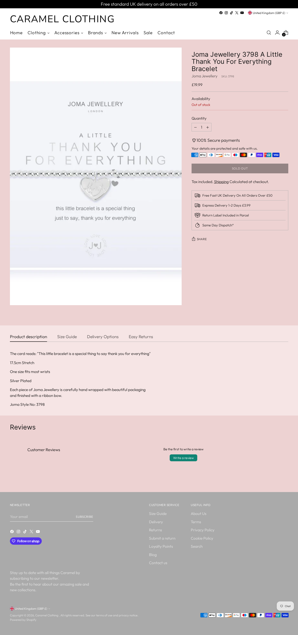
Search (197, 546)
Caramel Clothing (47, 615)
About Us (198, 513)
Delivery (156, 521)
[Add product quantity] (207, 127)
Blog (153, 554)
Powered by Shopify (23, 620)
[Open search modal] (269, 33)
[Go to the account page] (277, 33)
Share (202, 239)
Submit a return (162, 538)
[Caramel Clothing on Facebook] (221, 13)
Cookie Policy (202, 538)
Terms (196, 521)
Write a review (183, 458)
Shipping (221, 181)
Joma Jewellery (205, 76)
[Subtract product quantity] (195, 127)
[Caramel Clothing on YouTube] (242, 13)
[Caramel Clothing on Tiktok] (231, 13)
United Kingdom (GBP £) (269, 13)
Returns (155, 529)
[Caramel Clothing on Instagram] (226, 13)
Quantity (199, 118)
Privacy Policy (202, 529)
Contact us (158, 562)
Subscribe (84, 517)
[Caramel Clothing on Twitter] (237, 13)
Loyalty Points (161, 546)
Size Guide (158, 513)
